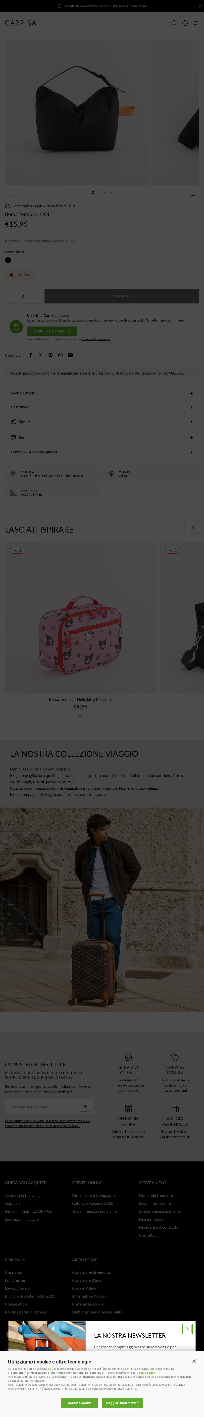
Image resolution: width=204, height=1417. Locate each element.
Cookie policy (146, 1372)
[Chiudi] (188, 1329)
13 (49, 1368)
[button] (194, 1361)
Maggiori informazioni (122, 1403)
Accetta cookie (79, 1403)
